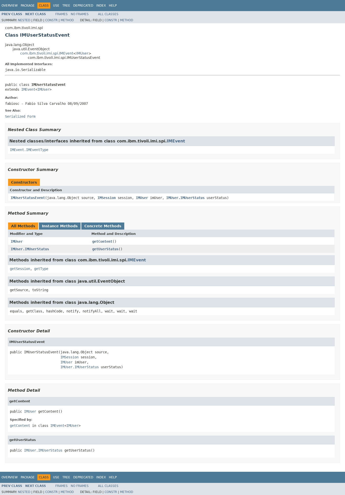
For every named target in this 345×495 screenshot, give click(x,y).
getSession (20, 269)
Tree (66, 5)
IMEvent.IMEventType (29, 150)
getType (41, 269)
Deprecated (83, 5)
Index (101, 5)
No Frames (80, 14)
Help (113, 5)
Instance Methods (60, 226)
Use (56, 5)
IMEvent (28, 89)
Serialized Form (20, 116)
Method (67, 20)
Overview (10, 5)
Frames (61, 14)
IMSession (106, 198)
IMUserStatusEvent (28, 198)
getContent (102, 241)
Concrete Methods (102, 226)
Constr (51, 20)
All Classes (108, 14)
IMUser (82, 53)
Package (28, 5)
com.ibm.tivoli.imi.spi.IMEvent (46, 53)
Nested (24, 20)
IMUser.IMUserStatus (185, 198)
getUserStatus (105, 249)
